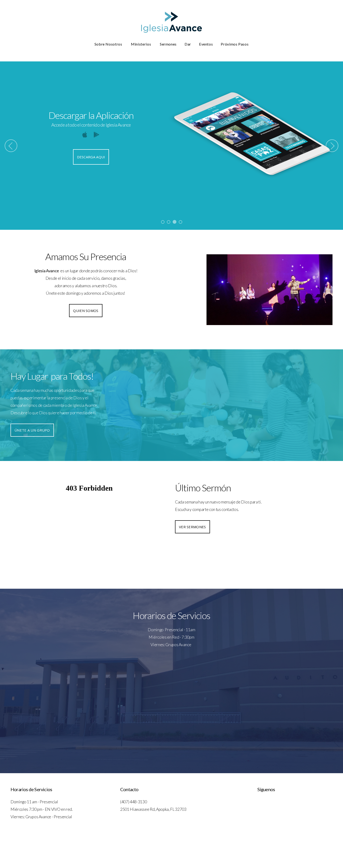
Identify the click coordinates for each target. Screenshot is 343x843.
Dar (188, 44)
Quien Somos (85, 310)
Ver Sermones (192, 526)
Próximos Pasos (234, 44)
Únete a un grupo (32, 430)
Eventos (206, 44)
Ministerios (141, 44)
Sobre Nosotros (108, 44)
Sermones (168, 44)
